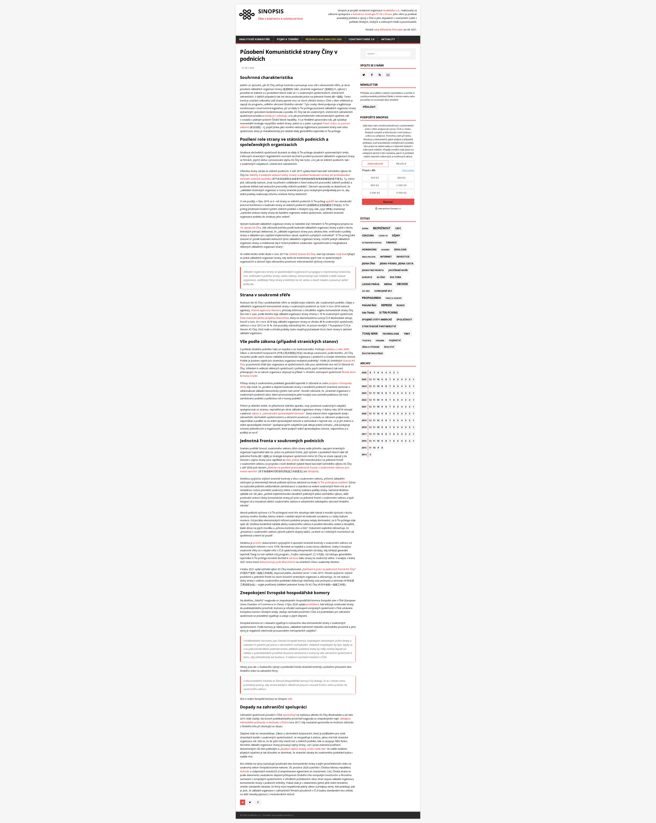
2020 (364, 413)
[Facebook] (371, 75)
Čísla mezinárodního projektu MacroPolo (264, 318)
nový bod (341, 254)
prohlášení (312, 604)
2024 (364, 386)
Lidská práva (370, 284)
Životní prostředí (372, 353)
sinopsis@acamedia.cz (282, 815)
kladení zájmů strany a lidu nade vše (303, 748)
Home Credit (249, 375)
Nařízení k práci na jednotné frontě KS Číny (329, 569)
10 (378, 379)
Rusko (401, 305)
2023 (364, 393)
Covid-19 (383, 235)
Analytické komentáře (254, 39)
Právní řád (369, 305)
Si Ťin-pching (388, 312)
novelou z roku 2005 (337, 349)
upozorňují (289, 714)
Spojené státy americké (377, 319)
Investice (403, 256)
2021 (364, 406)
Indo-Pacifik (368, 256)
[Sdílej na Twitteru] (249, 802)
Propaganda (371, 298)
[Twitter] (363, 75)
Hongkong (369, 249)
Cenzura (368, 235)
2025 (364, 379)
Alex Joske (292, 459)
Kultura (395, 277)
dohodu (244, 771)
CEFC (398, 228)
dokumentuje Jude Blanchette (277, 562)
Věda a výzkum (370, 346)
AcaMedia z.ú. (391, 10)
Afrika (365, 228)
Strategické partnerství (379, 326)
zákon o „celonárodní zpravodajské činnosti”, (278, 413)
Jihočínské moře (398, 270)
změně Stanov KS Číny (302, 254)
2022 (364, 399)
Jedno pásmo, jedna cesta (396, 263)
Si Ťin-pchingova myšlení (332, 482)
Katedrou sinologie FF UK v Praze (372, 14)
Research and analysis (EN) (324, 39)
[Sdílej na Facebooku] (258, 802)
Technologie (390, 333)
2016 (364, 440)
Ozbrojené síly (383, 290)
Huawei (385, 249)
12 (370, 379)
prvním (257, 542)
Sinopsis (313, 471)
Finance (391, 242)
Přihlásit (369, 106)
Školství (389, 346)
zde (290, 698)
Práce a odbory (394, 298)
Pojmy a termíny (288, 39)
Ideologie (400, 249)
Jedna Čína (368, 263)
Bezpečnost (382, 228)
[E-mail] (387, 75)
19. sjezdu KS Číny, (251, 227)
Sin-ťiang (368, 312)
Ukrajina (380, 340)
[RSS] (379, 75)
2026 (364, 372)
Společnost (404, 319)
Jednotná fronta (373, 270)
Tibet (407, 333)
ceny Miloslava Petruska (388, 29)
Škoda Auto (349, 372)
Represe (386, 305)
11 (374, 379)
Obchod (402, 284)
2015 (364, 447)
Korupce (367, 277)
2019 (364, 420)
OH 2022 (366, 291)
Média (388, 284)
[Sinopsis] (247, 14)
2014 (364, 454)
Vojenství (395, 340)
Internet (386, 256)
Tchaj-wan (370, 333)
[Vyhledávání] (388, 54)
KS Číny (381, 277)
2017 (364, 434)
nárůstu (293, 558)
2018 (364, 427)
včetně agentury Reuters (266, 310)
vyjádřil (330, 201)
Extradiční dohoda (371, 242)
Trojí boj (366, 340)
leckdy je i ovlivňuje (275, 115)
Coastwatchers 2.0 (361, 39)
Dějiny (396, 235)
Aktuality (388, 39)
